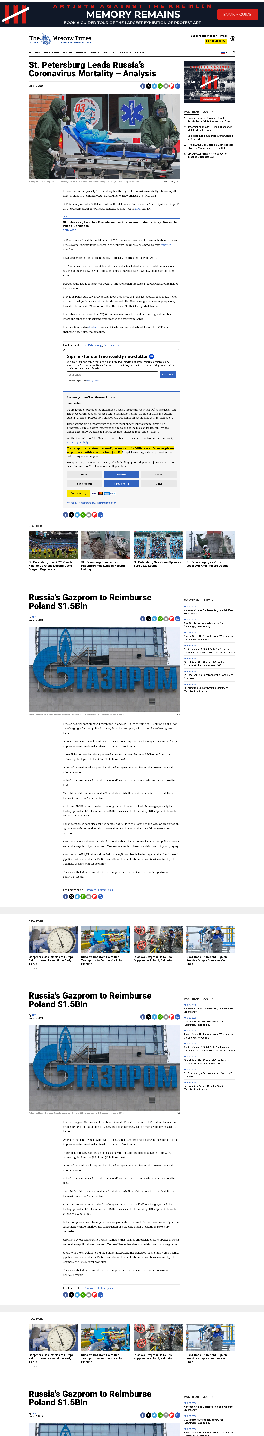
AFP (34, 617)
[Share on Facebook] (142, 86)
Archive (139, 52)
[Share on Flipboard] (171, 86)
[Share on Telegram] (154, 86)
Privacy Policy (93, 381)
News (37, 52)
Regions (67, 52)
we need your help (77, 442)
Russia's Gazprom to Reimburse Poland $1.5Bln (90, 601)
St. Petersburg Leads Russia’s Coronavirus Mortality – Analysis (92, 69)
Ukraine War (51, 52)
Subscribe (168, 375)
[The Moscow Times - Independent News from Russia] (60, 39)
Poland (102, 889)
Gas (110, 889)
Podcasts (125, 52)
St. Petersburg (93, 345)
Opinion (94, 52)
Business (81, 52)
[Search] (234, 53)
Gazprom (90, 889)
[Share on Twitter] (148, 86)
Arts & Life (109, 52)
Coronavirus (111, 345)
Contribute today (215, 41)
